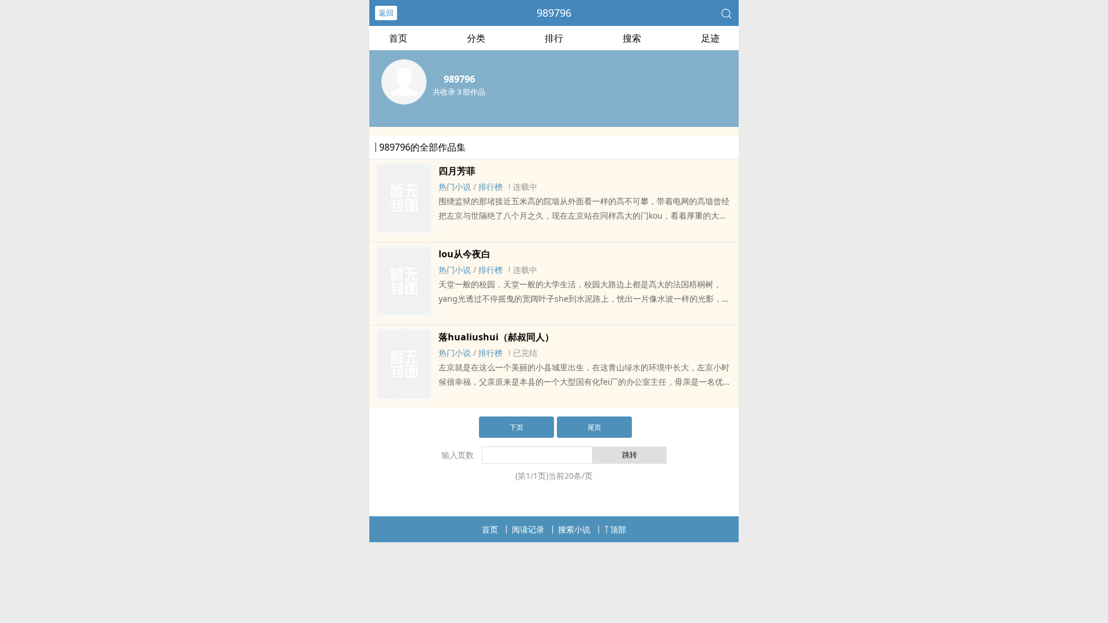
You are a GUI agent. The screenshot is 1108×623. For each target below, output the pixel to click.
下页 (516, 427)
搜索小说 (574, 529)
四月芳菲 (457, 170)
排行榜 (490, 186)
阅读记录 (528, 529)
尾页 (594, 427)
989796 (554, 13)
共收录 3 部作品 (459, 92)
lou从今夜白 (465, 253)
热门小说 (455, 186)
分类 (476, 38)
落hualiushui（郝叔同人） (496, 337)
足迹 (710, 38)
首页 (398, 38)
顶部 (618, 529)
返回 (386, 12)
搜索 (632, 38)
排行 (554, 38)
